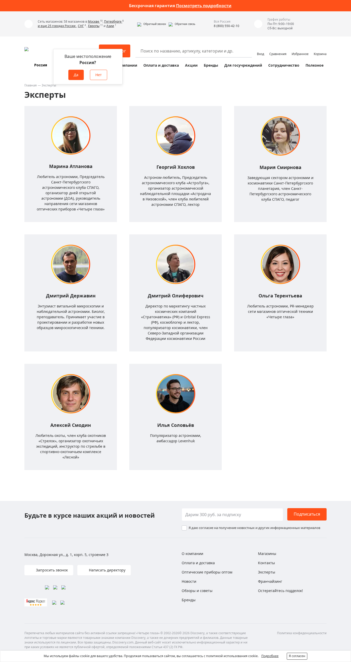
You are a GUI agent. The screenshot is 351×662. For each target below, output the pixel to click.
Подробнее (270, 656)
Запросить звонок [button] (51, 570)
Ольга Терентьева (280, 296)
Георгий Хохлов (175, 167)
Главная (30, 85)
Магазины (267, 553)
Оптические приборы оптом (207, 572)
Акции (191, 65)
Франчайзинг (270, 581)
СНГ (81, 26)
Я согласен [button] (297, 656)
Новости (189, 581)
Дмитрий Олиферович (176, 296)
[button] (151, 24)
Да (76, 74)
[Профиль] (260, 49)
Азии (110, 26)
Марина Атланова (71, 166)
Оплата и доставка (161, 65)
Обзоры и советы (197, 590)
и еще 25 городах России (57, 26)
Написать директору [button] (106, 570)
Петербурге (113, 21)
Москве (94, 21)
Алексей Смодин (70, 425)
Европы (93, 26)
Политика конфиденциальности (302, 633)
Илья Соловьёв (175, 425)
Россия (40, 65)
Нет (98, 74)
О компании (125, 65)
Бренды (211, 65)
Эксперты (266, 572)
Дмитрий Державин (71, 296)
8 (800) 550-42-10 (226, 26)
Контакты (266, 562)
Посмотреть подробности (204, 5)
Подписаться (307, 514)
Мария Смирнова (280, 167)
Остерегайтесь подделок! (280, 590)
